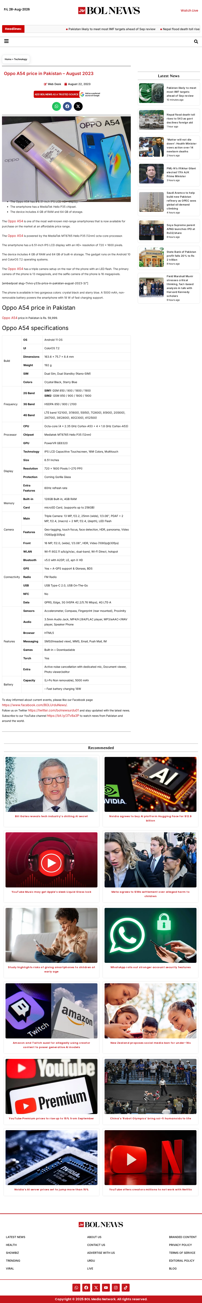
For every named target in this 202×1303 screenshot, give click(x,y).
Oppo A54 (15, 221)
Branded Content (183, 1237)
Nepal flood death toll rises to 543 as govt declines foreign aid (181, 118)
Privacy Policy (180, 1245)
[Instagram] (116, 1288)
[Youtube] (106, 1288)
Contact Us (96, 1245)
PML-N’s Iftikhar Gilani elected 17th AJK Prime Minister (181, 172)
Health (11, 1245)
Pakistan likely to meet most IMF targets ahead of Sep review (93, 29)
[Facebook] (86, 1288)
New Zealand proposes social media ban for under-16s (150, 1043)
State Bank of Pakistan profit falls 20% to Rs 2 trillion (181, 255)
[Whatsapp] (76, 1288)
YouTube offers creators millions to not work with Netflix (150, 1189)
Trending (13, 1260)
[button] (56, 106)
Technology (20, 59)
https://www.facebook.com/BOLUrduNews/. (35, 705)
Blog (173, 1268)
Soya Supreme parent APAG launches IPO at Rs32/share (181, 228)
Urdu (91, 1260)
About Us (94, 1237)
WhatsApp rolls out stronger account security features (150, 967)
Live (90, 1268)
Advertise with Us (101, 1252)
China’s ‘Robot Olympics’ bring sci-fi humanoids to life (150, 1118)
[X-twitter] (96, 1288)
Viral (10, 1268)
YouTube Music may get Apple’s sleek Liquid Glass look (52, 892)
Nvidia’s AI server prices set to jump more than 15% (51, 1189)
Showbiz (12, 1252)
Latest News (15, 1237)
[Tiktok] (126, 1288)
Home (8, 59)
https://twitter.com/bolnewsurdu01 (53, 710)
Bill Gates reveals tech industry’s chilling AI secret (51, 816)
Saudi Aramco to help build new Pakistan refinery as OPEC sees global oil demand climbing (181, 200)
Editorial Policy (182, 1260)
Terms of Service (182, 1252)
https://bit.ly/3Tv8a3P (63, 716)
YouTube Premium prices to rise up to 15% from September (51, 1118)
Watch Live (189, 10)
